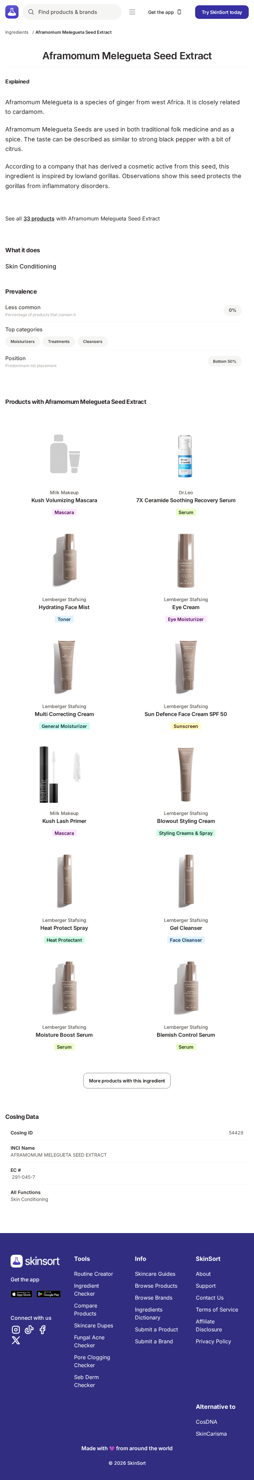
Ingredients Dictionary (148, 1313)
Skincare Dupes (93, 1325)
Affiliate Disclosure (209, 1325)
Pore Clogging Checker (92, 1361)
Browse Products (156, 1285)
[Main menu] (132, 12)
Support (206, 1285)
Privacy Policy (213, 1341)
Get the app (161, 12)
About (203, 1273)
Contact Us (210, 1297)
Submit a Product (156, 1329)
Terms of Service (217, 1309)
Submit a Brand (154, 1341)
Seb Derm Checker (86, 1381)
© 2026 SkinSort (127, 1463)
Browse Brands (153, 1297)
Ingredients (16, 32)
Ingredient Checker (86, 1289)
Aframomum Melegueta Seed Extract (73, 32)
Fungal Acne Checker (89, 1341)
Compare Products (85, 1309)
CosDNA (206, 1421)
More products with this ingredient (127, 1080)
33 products (39, 218)
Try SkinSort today (222, 12)
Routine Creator (93, 1273)
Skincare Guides (155, 1273)
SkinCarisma (211, 1433)
